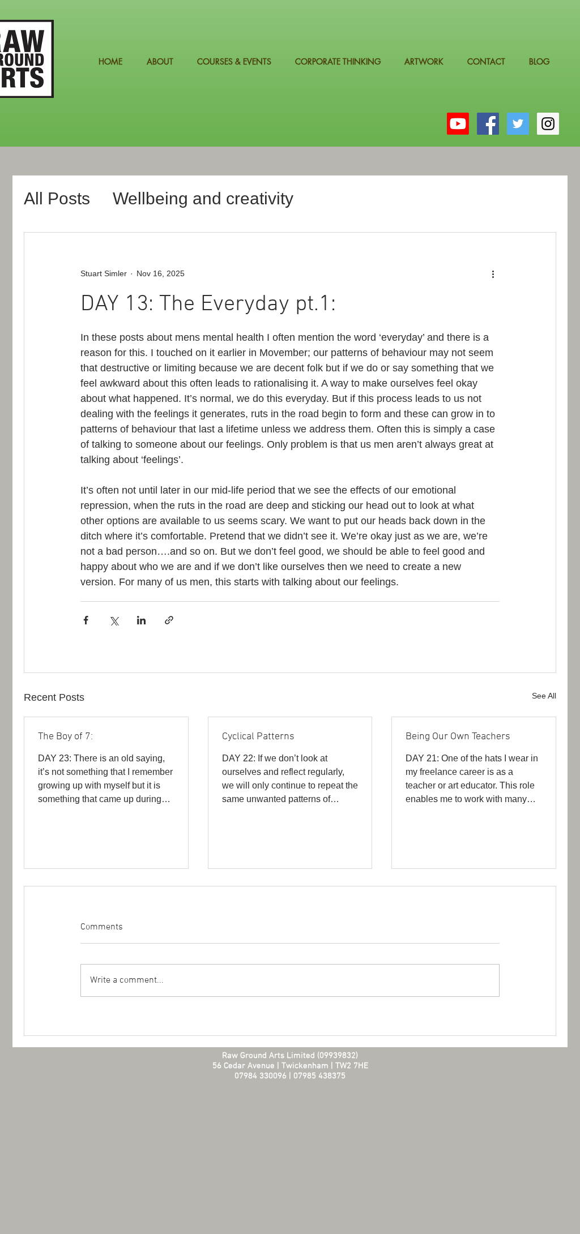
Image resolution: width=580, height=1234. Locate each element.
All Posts (57, 198)
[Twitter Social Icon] (518, 124)
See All (544, 695)
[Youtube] (458, 124)
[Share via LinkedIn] (141, 620)
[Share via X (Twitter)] (113, 620)
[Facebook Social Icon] (488, 124)
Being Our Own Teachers (458, 737)
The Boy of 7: (65, 737)
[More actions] (493, 273)
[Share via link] (169, 620)
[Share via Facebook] (85, 620)
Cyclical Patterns (258, 737)
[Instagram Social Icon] (548, 124)
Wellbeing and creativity (203, 198)
